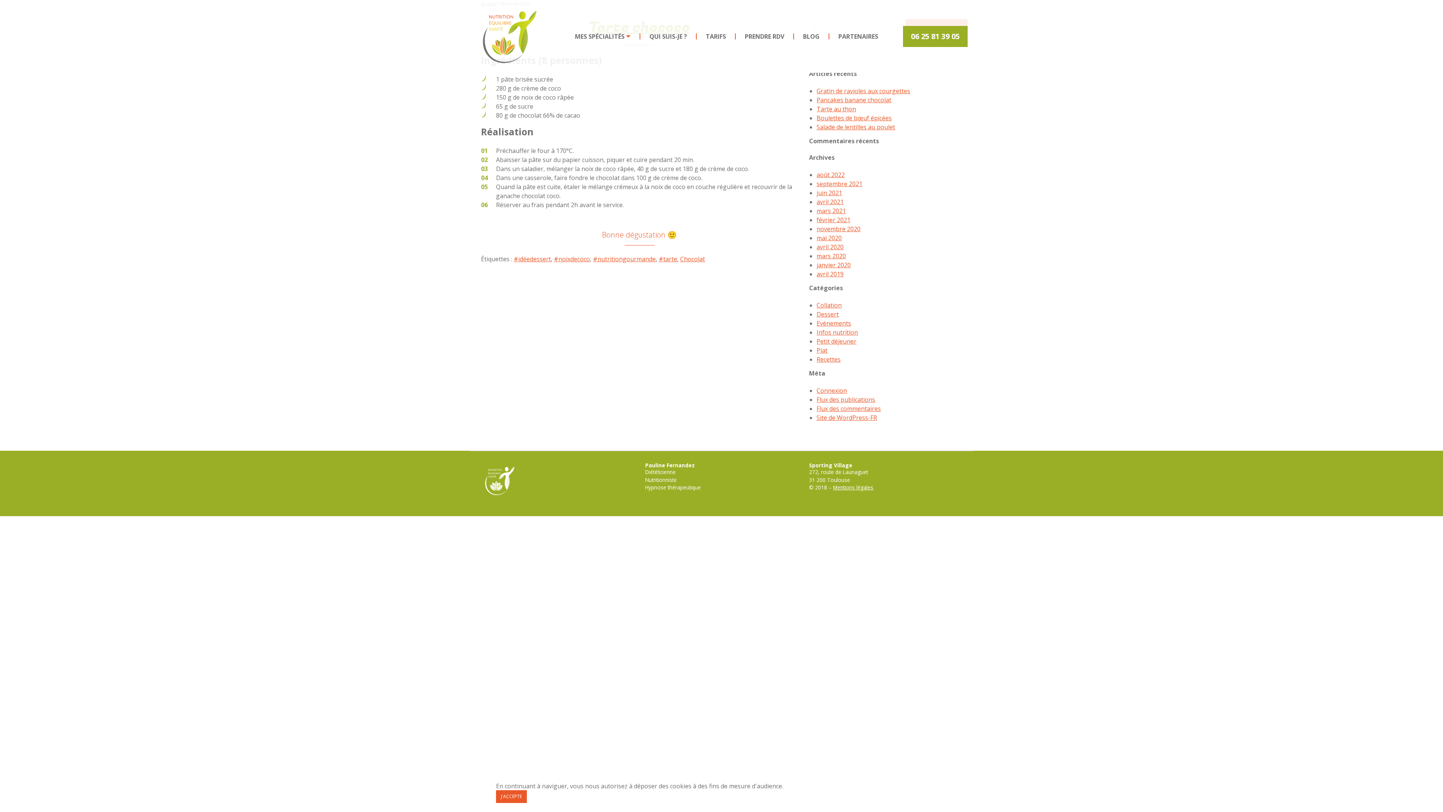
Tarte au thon (836, 109)
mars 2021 (831, 211)
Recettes (829, 359)
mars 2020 (831, 256)
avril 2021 (830, 202)
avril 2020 (830, 247)
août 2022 (831, 175)
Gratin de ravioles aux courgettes (863, 91)
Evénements (834, 323)
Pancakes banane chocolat (854, 100)
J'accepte (511, 796)
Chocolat (692, 259)
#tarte (668, 259)
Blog (811, 36)
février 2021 (833, 220)
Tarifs (716, 36)
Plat (822, 350)
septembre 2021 (839, 184)
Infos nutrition (837, 332)
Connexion (832, 390)
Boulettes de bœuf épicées (854, 118)
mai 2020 (829, 238)
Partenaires (858, 36)
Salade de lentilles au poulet (856, 127)
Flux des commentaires (849, 408)
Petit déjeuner (836, 341)
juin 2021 (829, 193)
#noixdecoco (572, 259)
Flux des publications (846, 399)
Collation (829, 305)
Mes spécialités (600, 36)
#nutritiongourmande (624, 259)
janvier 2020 (834, 265)
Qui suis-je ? (668, 36)
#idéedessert (532, 259)
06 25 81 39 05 (935, 36)
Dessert (828, 314)
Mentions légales (853, 487)
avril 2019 (830, 274)
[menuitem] (603, 36)
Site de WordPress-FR (847, 418)
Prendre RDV (764, 36)
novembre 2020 (839, 229)
